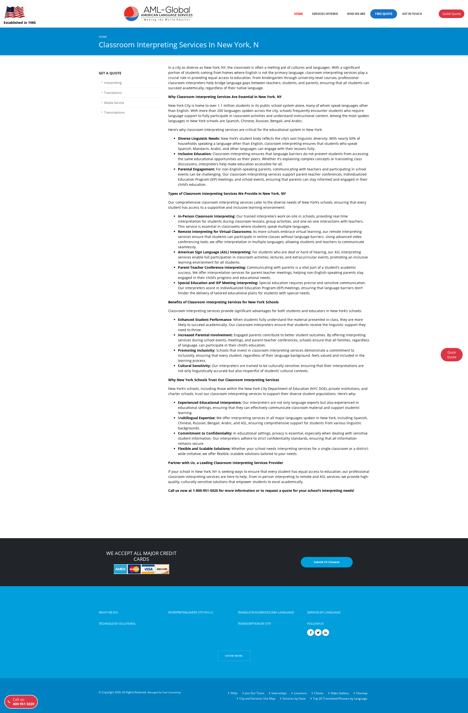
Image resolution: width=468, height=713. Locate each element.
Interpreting (113, 83)
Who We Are (356, 14)
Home (298, 14)
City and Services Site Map (257, 698)
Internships (279, 693)
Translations (113, 93)
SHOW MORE (234, 655)
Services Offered (325, 14)
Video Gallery (340, 693)
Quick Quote (451, 13)
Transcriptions (114, 112)
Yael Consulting (171, 692)
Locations (300, 693)
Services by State (294, 698)
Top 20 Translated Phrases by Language (340, 698)
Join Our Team (254, 693)
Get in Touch (412, 14)
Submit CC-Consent (327, 562)
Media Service (114, 103)
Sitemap (361, 693)
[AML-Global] (138, 13)
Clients (318, 693)
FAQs (234, 693)
